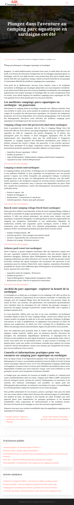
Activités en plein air (11, 59)
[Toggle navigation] (67, 2)
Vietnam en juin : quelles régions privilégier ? (21, 451)
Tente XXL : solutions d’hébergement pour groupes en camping (27, 460)
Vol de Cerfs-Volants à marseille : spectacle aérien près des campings (54, 418)
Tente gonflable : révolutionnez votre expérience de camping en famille (31, 463)
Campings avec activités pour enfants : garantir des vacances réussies (30, 488)
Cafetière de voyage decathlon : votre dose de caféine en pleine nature (30, 481)
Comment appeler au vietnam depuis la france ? (22, 447)
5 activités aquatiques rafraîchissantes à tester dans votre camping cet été (32, 491)
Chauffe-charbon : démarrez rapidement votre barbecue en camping (18, 419)
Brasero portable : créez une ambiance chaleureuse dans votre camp (30, 484)
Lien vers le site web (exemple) (16, 164)
